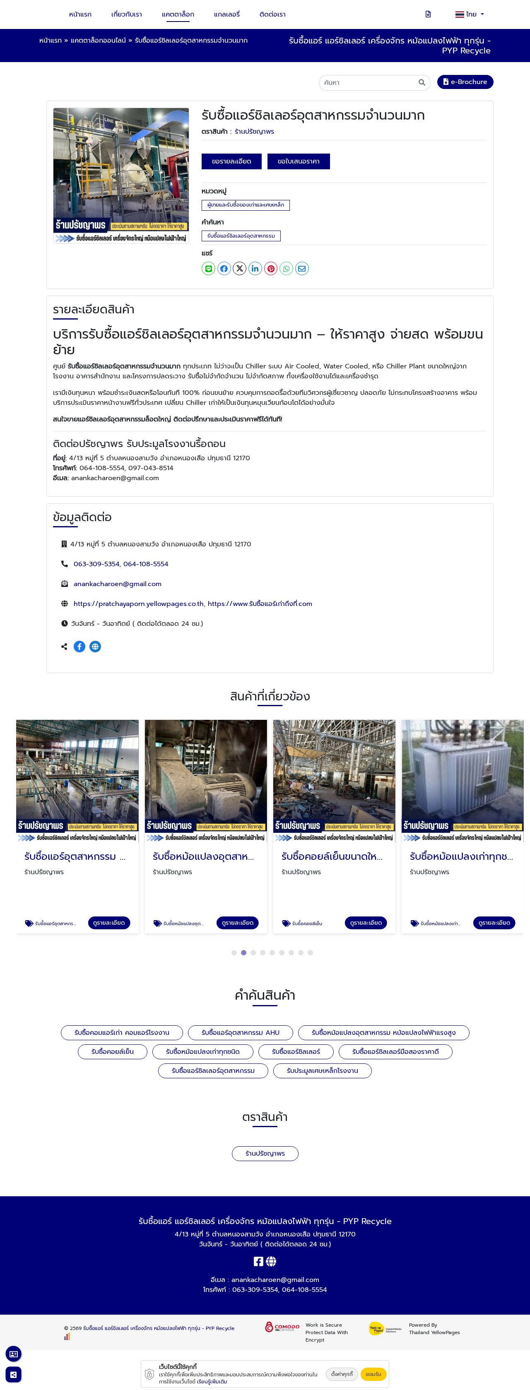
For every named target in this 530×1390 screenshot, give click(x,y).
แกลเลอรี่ (227, 14)
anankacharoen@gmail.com (117, 584)
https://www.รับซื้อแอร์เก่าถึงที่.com (260, 604)
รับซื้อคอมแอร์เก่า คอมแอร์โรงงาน (122, 1033)
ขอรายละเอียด (231, 161)
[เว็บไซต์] (95, 647)
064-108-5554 (146, 564)
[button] (234, 952)
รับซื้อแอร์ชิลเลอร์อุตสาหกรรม (241, 236)
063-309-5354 (96, 564)
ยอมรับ (373, 1374)
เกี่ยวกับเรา (126, 14)
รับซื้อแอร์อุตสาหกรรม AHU (240, 1033)
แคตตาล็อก (178, 14)
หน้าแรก (80, 14)
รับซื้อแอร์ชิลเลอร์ (296, 1052)
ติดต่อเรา (273, 14)
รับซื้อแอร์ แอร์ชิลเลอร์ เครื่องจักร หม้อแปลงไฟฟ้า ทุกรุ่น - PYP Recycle (158, 1328)
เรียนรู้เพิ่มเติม (212, 1381)
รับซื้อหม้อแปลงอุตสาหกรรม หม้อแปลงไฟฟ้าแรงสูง (384, 1033)
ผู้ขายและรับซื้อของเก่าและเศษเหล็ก (245, 205)
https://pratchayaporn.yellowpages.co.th (139, 604)
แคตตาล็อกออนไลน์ (98, 41)
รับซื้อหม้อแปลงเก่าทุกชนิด (203, 1052)
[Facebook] (79, 647)
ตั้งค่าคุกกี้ (342, 1374)
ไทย (472, 14)
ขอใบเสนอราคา (299, 161)
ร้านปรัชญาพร (254, 132)
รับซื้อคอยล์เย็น (113, 1052)
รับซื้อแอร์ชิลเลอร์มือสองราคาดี (395, 1052)
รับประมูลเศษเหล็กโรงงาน (322, 1071)
